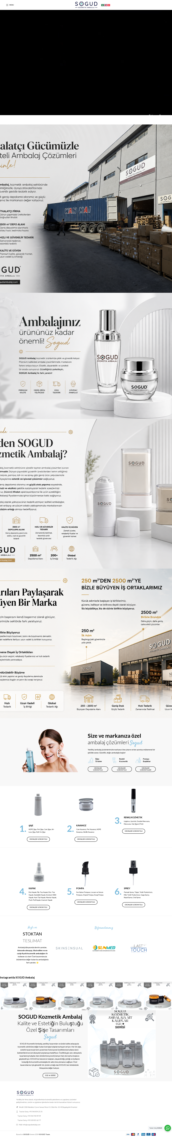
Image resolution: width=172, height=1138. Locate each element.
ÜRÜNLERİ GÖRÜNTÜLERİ (145, 769)
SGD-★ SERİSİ (50, 1075)
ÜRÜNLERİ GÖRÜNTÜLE (98, 769)
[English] (105, 5)
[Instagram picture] (14, 996)
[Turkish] (108, 5)
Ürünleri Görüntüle (38, 839)
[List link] (50, 1111)
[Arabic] (102, 5)
